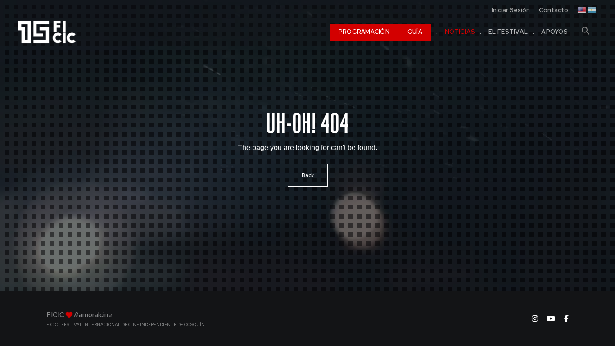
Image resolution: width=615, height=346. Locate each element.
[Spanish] (592, 9)
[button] (585, 27)
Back (308, 175)
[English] (582, 9)
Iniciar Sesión (511, 10)
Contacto (553, 10)
